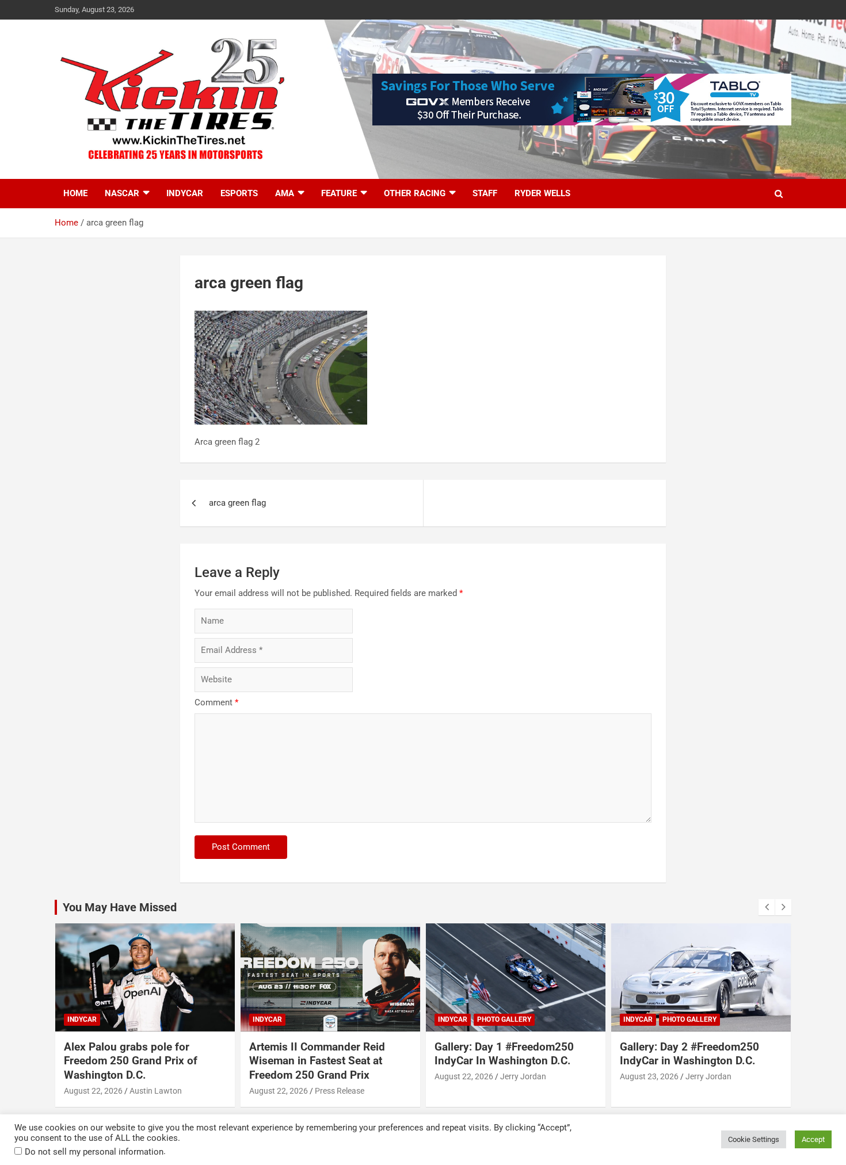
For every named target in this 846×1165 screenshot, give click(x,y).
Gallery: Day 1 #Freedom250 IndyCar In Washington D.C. (504, 1054)
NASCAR (122, 193)
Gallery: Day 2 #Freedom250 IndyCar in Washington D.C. (689, 1054)
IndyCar (184, 193)
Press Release (339, 1090)
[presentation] (767, 907)
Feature (339, 193)
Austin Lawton (155, 1090)
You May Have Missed (120, 907)
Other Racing (414, 193)
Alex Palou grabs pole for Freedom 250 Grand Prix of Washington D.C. (130, 1061)
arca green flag (237, 503)
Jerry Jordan (523, 1076)
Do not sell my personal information (94, 1152)
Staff (484, 193)
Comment (216, 702)
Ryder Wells (542, 193)
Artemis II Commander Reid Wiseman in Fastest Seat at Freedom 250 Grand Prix (317, 1061)
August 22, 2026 (93, 1090)
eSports (239, 193)
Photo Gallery (504, 1019)
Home (75, 193)
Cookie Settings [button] (753, 1139)
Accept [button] (813, 1139)
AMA (284, 193)
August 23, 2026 (649, 1076)
